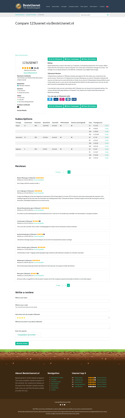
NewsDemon (78, 382)
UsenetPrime (78, 386)
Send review (23, 343)
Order (107, 125)
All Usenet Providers (57, 377)
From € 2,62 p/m (101, 380)
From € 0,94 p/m (101, 386)
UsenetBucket (79, 380)
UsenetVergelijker (38, 180)
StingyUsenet (78, 377)
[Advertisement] (62, 41)
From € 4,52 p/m (101, 377)
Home (48, 6)
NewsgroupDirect (80, 384)
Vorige (58, 285)
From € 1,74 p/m (101, 384)
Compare (64, 6)
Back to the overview (21, 55)
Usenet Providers (31, 14)
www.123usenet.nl (30, 73)
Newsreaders (55, 383)
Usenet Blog (54, 388)
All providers (55, 6)
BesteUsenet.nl (19, 14)
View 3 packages (72, 59)
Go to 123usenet (56, 59)
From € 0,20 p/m (101, 382)
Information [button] (93, 6)
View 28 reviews (89, 59)
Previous (58, 172)
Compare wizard (73, 6)
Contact (102, 6)
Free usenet (84, 6)
